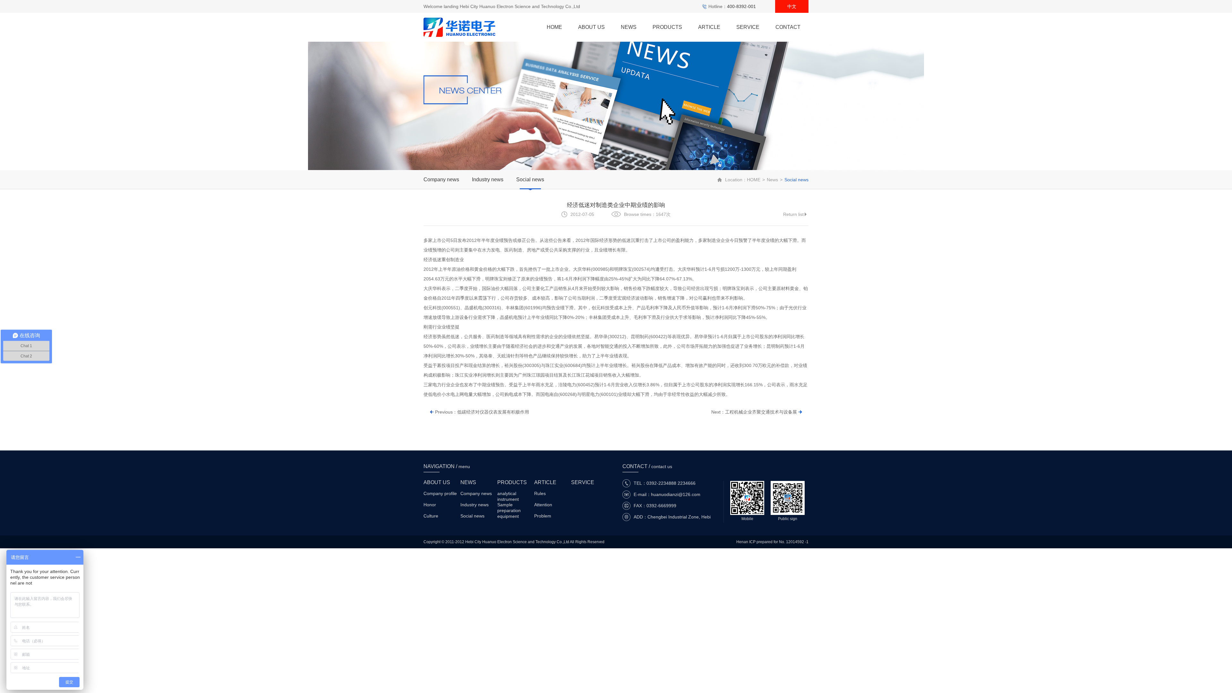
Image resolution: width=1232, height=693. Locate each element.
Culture (431, 515)
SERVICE (747, 27)
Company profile (440, 493)
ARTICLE (709, 27)
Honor (430, 504)
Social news (530, 179)
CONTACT (787, 27)
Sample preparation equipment (509, 505)
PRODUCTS (667, 27)
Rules (540, 493)
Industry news (487, 179)
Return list (793, 214)
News (772, 179)
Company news (441, 179)
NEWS (629, 27)
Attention (543, 504)
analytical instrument (508, 494)
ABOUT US (591, 27)
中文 (791, 6)
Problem (542, 515)
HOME (554, 27)
